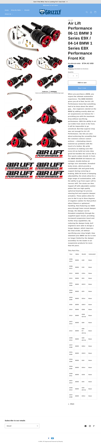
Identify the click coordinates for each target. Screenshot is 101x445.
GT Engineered (47, 441)
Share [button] (72, 404)
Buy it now (82, 88)
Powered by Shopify (57, 441)
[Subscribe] (37, 426)
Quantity (70, 72)
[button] (16, 10)
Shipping (71, 69)
